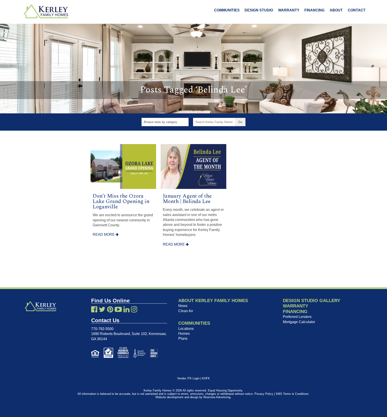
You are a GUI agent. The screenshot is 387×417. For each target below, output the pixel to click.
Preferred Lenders (297, 317)
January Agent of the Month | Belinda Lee (187, 198)
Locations (186, 329)
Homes (184, 333)
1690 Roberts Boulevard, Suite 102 (119, 334)
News (182, 306)
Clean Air (185, 311)
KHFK (206, 378)
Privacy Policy (263, 393)
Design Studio (259, 10)
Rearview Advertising (216, 397)
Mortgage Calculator (299, 322)
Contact (357, 10)
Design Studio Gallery (311, 300)
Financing (314, 10)
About (336, 10)
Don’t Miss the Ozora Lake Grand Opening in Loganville (121, 201)
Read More (104, 234)
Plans (182, 338)
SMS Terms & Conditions (292, 393)
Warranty (288, 10)
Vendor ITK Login (188, 378)
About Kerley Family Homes (213, 300)
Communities (227, 10)
